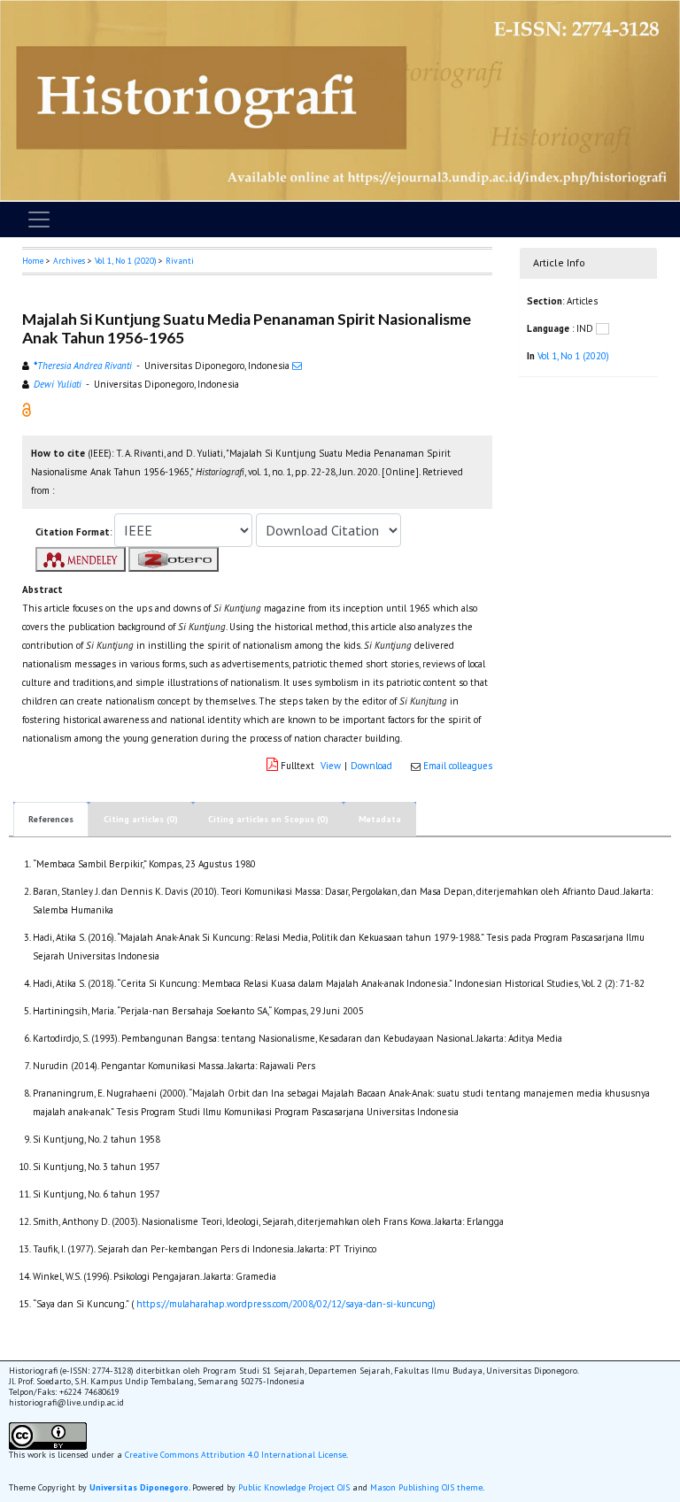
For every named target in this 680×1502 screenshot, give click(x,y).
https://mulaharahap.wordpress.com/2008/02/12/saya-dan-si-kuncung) (286, 1304)
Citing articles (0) (141, 819)
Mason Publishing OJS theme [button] (426, 1487)
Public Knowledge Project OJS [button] (294, 1487)
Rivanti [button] (180, 260)
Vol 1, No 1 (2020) (125, 260)
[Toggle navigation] (39, 219)
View (331, 765)
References (50, 819)
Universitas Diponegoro (139, 1487)
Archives (69, 260)
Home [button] (32, 260)
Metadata (380, 819)
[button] (26, 409)
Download (371, 765)
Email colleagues (457, 765)
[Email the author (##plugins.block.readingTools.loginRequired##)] (297, 365)
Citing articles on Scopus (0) (268, 819)
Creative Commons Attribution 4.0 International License (235, 1454)
